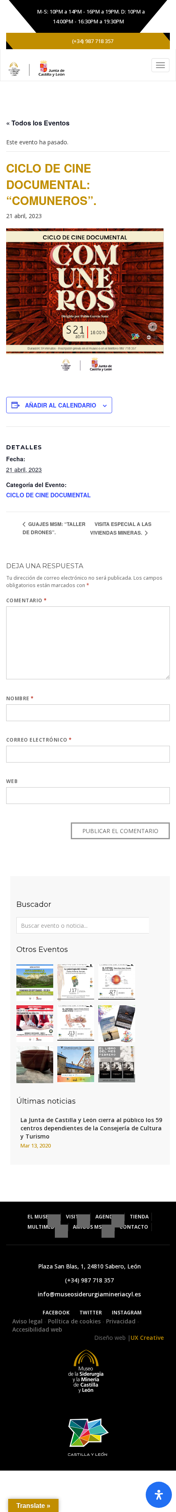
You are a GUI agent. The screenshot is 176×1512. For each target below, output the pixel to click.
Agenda (106, 1216)
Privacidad (121, 1321)
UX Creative (147, 1337)
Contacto (134, 1226)
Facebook (56, 1312)
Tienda (139, 1216)
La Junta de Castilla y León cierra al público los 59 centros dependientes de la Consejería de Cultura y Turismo (91, 1128)
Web (12, 781)
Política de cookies (75, 1321)
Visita (74, 1216)
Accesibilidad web (37, 1329)
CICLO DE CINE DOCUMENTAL (48, 495)
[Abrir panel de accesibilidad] (159, 1495)
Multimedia (44, 1226)
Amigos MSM (90, 1226)
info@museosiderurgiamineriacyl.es (89, 1294)
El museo (40, 1216)
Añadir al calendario (60, 405)
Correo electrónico (39, 739)
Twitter (90, 1312)
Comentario (26, 600)
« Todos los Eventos (38, 123)
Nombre (20, 698)
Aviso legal (28, 1321)
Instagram (127, 1312)
